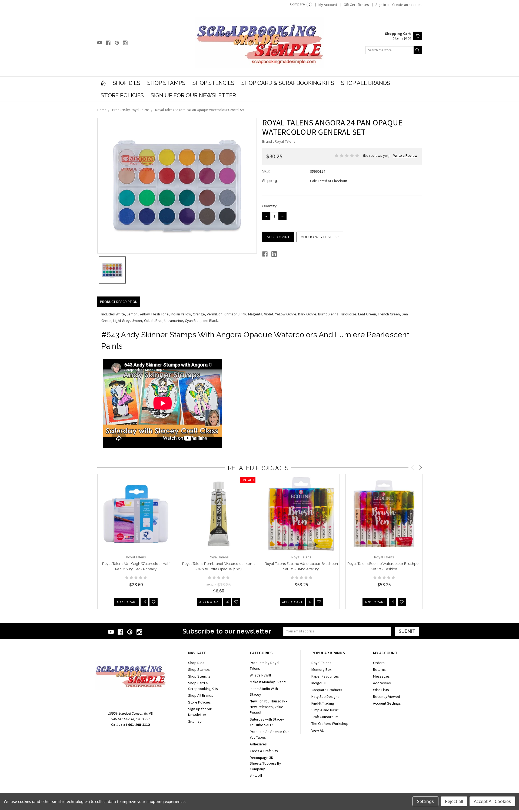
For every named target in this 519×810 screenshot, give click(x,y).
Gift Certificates (356, 4)
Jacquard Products (326, 689)
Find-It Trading (322, 703)
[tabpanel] (136, 542)
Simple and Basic (325, 710)
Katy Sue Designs (325, 696)
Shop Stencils (213, 83)
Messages (381, 676)
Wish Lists (381, 689)
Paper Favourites (325, 676)
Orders (379, 662)
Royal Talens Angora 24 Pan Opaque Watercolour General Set (199, 110)
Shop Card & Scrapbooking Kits (287, 83)
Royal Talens (321, 662)
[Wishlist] (153, 602)
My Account (327, 4)
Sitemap (195, 721)
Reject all (454, 801)
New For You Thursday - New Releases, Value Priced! (268, 707)
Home (101, 110)
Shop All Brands (365, 83)
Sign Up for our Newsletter (193, 95)
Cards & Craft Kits (264, 750)
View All (256, 775)
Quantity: (269, 206)
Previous (412, 468)
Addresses (382, 683)
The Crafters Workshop (329, 723)
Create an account (407, 4)
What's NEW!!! (260, 675)
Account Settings (387, 703)
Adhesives (258, 744)
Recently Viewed (386, 696)
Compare (300, 4)
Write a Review (405, 155)
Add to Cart (127, 602)
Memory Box (321, 669)
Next (421, 468)
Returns (379, 669)
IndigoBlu (318, 683)
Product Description (118, 301)
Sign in (380, 4)
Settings (425, 801)
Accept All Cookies (492, 801)
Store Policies (122, 95)
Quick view (136, 529)
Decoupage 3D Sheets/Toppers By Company (265, 763)
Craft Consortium (324, 716)
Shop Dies (126, 83)
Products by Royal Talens (130, 110)
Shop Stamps (166, 83)
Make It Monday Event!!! (268, 681)
